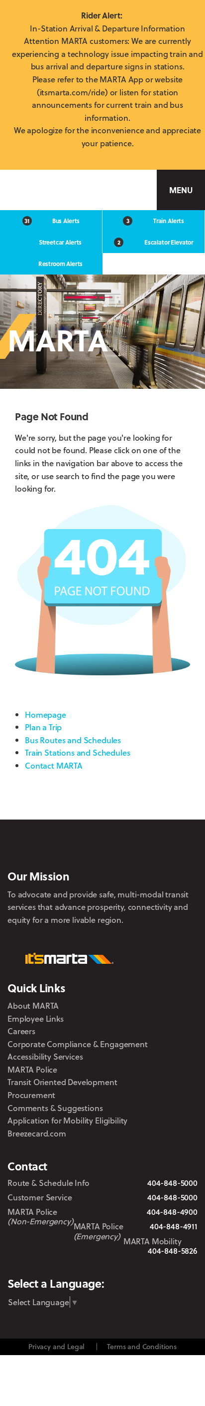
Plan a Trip (43, 727)
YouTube (166, 1265)
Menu (180, 190)
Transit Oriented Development (62, 1082)
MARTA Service (64, 1265)
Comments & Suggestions (54, 1108)
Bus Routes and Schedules (73, 740)
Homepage (45, 714)
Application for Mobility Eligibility (67, 1120)
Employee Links (35, 1018)
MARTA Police (32, 1069)
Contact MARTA (54, 765)
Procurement (31, 1095)
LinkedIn (137, 1264)
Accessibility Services (45, 1056)
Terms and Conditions (142, 1346)
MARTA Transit (36, 1265)
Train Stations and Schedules (77, 752)
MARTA (53, 190)
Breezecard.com (36, 1133)
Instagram (110, 1265)
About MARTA (33, 1005)
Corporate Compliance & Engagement (77, 1044)
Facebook (88, 1265)
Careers (21, 1031)
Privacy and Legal (56, 1346)
